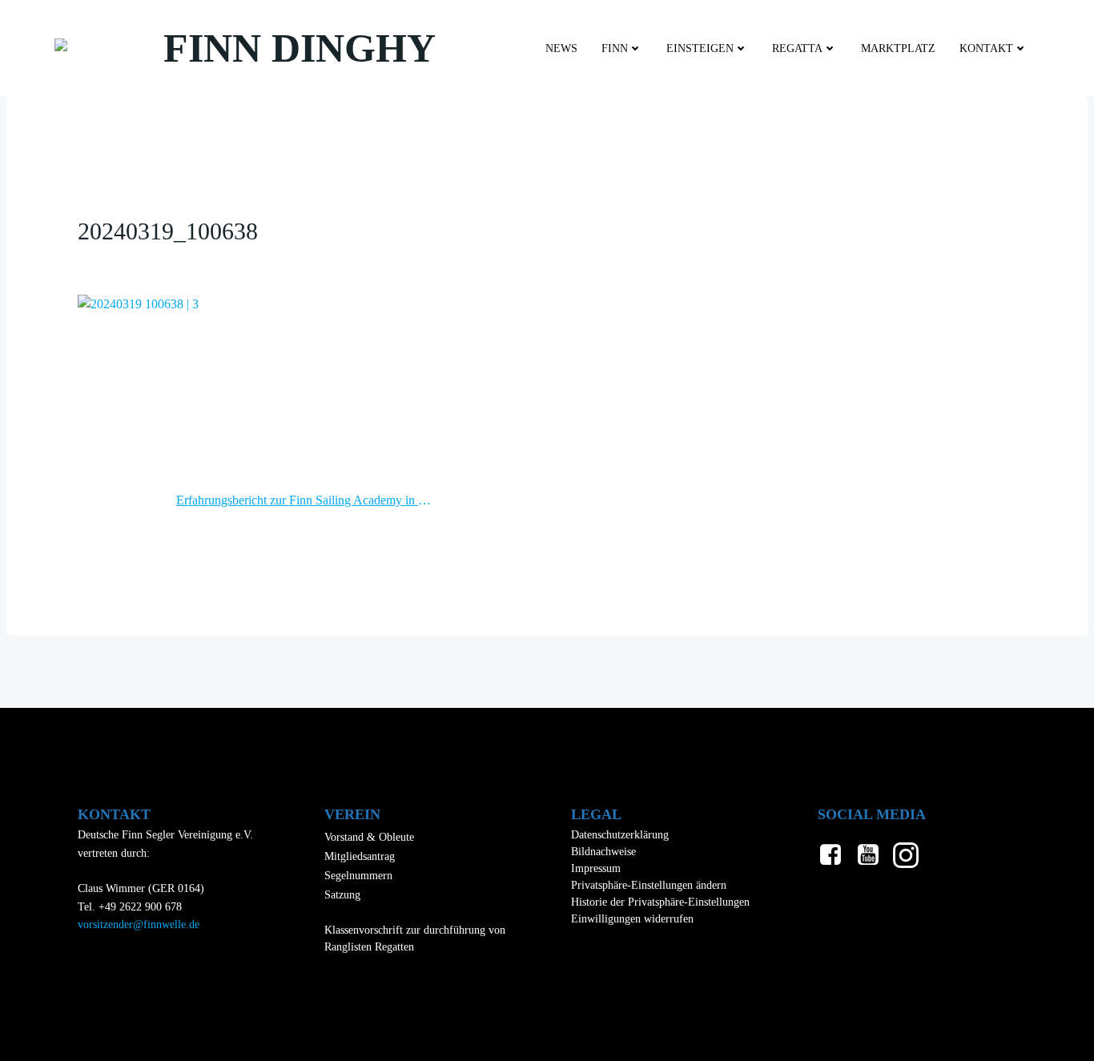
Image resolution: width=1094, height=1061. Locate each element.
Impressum (596, 868)
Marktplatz (898, 48)
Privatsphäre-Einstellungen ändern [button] (648, 885)
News (561, 48)
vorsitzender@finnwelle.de (138, 924)
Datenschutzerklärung (620, 835)
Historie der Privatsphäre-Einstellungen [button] (660, 902)
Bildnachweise (603, 852)
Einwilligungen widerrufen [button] (632, 919)
